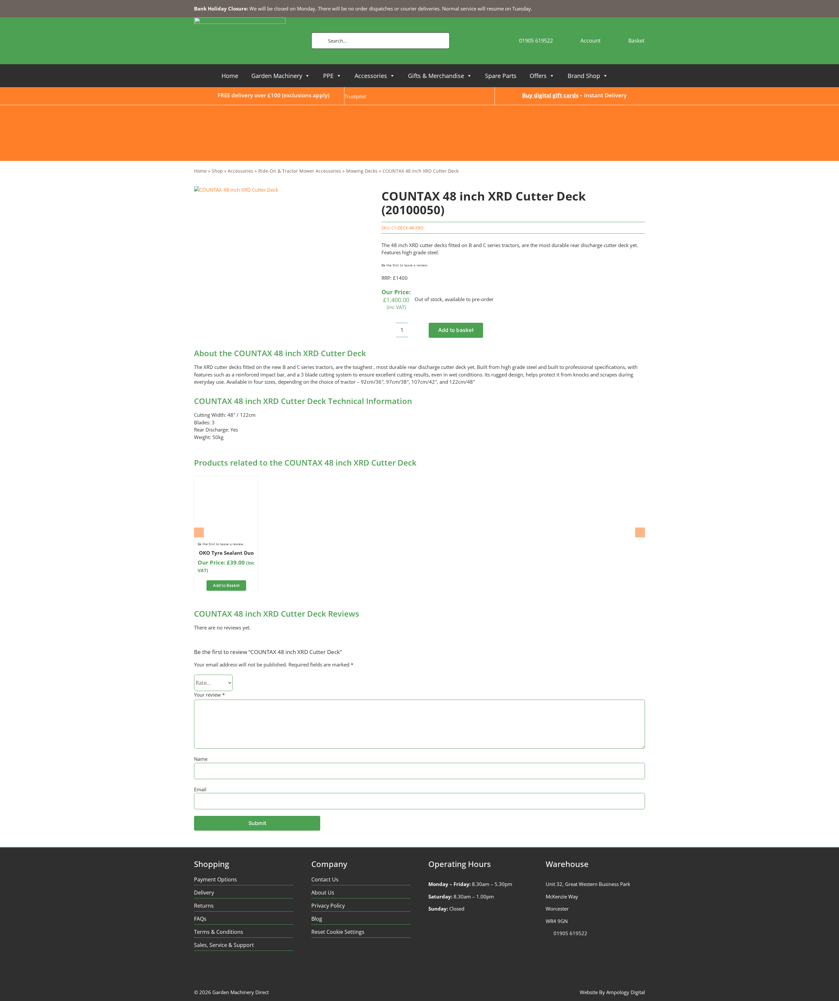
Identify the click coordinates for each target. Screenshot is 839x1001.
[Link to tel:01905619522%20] (548, 933)
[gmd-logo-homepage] (239, 19)
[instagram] (223, 969)
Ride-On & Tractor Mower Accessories (299, 171)
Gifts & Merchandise (436, 76)
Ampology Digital (625, 992)
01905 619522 (570, 933)
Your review (209, 694)
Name (200, 759)
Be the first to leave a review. (404, 265)
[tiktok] (235, 969)
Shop (217, 171)
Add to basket (456, 330)
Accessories (371, 76)
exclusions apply (305, 95)
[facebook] (197, 969)
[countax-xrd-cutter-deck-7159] (236, 190)
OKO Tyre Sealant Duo (226, 552)
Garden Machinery (276, 76)
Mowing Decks (362, 171)
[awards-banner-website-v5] (419, 107)
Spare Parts (501, 76)
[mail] (248, 969)
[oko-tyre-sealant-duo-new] (226, 481)
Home (230, 76)
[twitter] (210, 969)
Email (200, 789)
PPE (328, 76)
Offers (538, 76)
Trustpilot (355, 96)
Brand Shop (584, 76)
